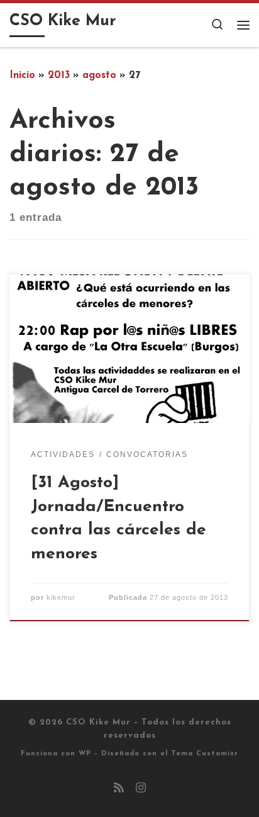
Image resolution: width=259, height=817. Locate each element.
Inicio (22, 75)
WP (85, 753)
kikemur (61, 597)
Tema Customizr (204, 753)
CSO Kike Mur (98, 722)
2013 (59, 75)
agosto (99, 75)
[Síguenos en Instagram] (141, 789)
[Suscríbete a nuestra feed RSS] (119, 789)
